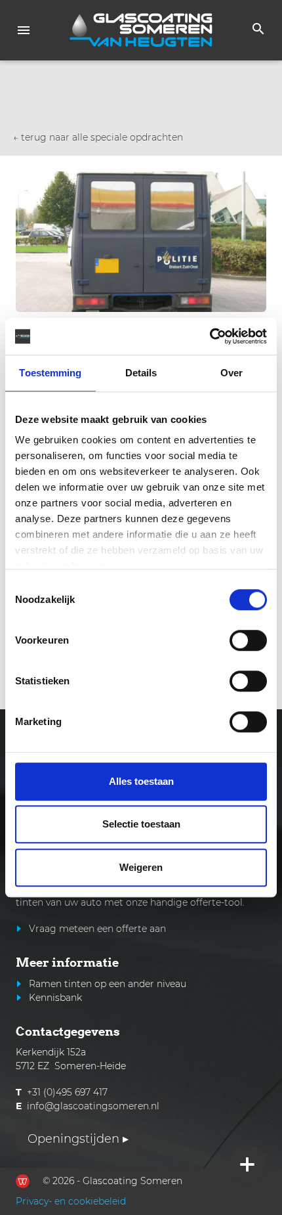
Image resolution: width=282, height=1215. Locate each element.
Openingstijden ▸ (78, 1139)
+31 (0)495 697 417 (67, 1092)
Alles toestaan (141, 781)
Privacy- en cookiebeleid (71, 1201)
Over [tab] (231, 372)
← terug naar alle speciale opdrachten (98, 137)
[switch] (248, 640)
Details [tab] (141, 372)
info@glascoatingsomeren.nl (93, 1106)
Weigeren (141, 867)
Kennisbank (55, 998)
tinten (29, 902)
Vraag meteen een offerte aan (97, 929)
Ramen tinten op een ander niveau (107, 984)
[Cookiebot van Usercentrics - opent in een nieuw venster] (209, 336)
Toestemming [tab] (50, 372)
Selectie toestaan (141, 823)
